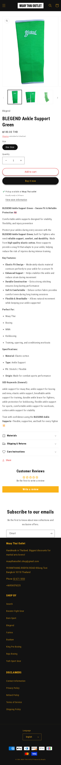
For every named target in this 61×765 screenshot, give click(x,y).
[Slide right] (57, 97)
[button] (3, 5)
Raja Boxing (12, 654)
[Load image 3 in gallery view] (46, 97)
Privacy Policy (12, 688)
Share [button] (8, 460)
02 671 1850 (19, 578)
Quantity (5, 154)
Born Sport (11, 618)
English (29, 737)
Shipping (5, 136)
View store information (16, 199)
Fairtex (9, 632)
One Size (10, 147)
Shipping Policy (13, 709)
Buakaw (10, 639)
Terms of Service (14, 702)
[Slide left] (3, 97)
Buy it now (30, 181)
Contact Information (15, 681)
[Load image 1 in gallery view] (15, 97)
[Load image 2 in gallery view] (30, 97)
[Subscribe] (51, 533)
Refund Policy (12, 695)
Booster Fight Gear (15, 611)
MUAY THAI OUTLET (27, 759)
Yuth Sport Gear (13, 661)
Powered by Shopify (39, 759)
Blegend (10, 625)
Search (9, 604)
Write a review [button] (30, 489)
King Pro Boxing (13, 646)
